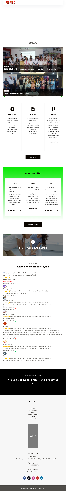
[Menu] (59, 2)
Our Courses (33, 410)
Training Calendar (33, 414)
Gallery (6, 66)
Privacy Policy (33, 419)
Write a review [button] (7, 281)
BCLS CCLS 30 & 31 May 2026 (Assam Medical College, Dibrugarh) (30, 69)
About (33, 408)
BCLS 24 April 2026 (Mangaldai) (16, 93)
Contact (33, 416)
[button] (33, 242)
